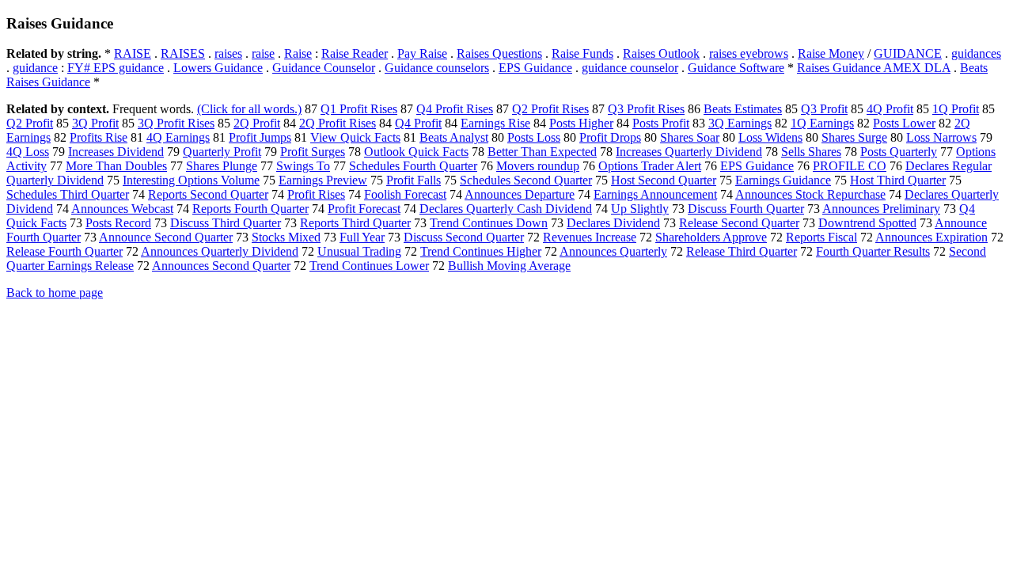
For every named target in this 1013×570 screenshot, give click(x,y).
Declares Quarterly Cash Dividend (505, 208)
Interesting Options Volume (191, 180)
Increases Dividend (116, 151)
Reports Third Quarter (355, 223)
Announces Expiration (931, 237)
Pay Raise (422, 53)
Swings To (303, 166)
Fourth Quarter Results (873, 251)
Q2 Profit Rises (550, 109)
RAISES (183, 53)
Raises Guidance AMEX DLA (873, 67)
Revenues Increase (589, 237)
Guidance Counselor (323, 67)
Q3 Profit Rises (646, 109)
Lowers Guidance (218, 67)
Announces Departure (520, 194)
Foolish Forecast (405, 194)
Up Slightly (640, 208)
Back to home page (54, 292)
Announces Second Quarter (221, 265)
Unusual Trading (359, 251)
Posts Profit (660, 123)
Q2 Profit (29, 123)
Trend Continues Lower (369, 265)
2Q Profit (256, 123)
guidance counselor (630, 67)
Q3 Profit (824, 109)
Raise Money (831, 53)
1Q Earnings (822, 123)
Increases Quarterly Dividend (689, 151)
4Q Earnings (178, 137)
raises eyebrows (748, 53)
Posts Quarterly (898, 151)
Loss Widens (770, 137)
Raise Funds (582, 53)
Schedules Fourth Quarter (413, 166)
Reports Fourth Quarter (250, 208)
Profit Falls (413, 180)
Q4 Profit (418, 123)
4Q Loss (27, 151)
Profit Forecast (364, 208)
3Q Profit (95, 123)
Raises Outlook (661, 53)
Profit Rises (316, 194)
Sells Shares (811, 151)
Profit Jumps (260, 137)
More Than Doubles (116, 166)
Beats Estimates (743, 109)
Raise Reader (354, 53)
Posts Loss (533, 137)
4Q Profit (890, 109)
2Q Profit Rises (337, 123)
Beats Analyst (453, 137)
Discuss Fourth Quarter (746, 208)
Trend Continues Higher (480, 251)
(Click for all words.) (249, 109)
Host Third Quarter (898, 180)
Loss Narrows (941, 137)
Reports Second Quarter (208, 194)
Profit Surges (312, 151)
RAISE (132, 53)
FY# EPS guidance (115, 67)
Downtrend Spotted (867, 223)
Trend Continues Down (489, 223)
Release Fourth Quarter (64, 251)
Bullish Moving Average (509, 265)
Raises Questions (499, 53)
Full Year (362, 237)
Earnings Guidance (783, 180)
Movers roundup (537, 166)
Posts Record (118, 223)
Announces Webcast (122, 208)
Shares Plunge (221, 166)
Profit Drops (610, 137)
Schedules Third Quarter (67, 194)
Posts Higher (581, 123)
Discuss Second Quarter (464, 237)
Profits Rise (98, 137)
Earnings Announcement (655, 194)
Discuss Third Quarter (225, 223)
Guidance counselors (437, 67)
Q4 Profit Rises (454, 109)
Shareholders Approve (711, 237)
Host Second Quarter (663, 180)
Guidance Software (736, 67)
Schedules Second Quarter (526, 180)
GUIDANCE (908, 53)
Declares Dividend (613, 223)
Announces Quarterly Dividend (219, 251)
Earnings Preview (323, 180)
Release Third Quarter (741, 251)
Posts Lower (904, 123)
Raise (298, 53)
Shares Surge (854, 137)
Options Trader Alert (649, 166)
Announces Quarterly (613, 251)
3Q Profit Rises (176, 123)
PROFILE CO (849, 166)
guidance (35, 67)
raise (263, 53)
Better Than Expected (542, 151)
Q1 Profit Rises (359, 109)
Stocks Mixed (286, 237)
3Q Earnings (740, 123)
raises (228, 53)
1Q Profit (955, 109)
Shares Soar (689, 137)
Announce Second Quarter (166, 237)
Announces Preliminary (881, 208)
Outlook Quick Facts (416, 151)
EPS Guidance (535, 67)
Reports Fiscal (821, 237)
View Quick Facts (355, 137)
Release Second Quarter (739, 223)
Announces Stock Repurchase (810, 194)
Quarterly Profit (222, 151)
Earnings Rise (495, 123)
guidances (976, 53)
